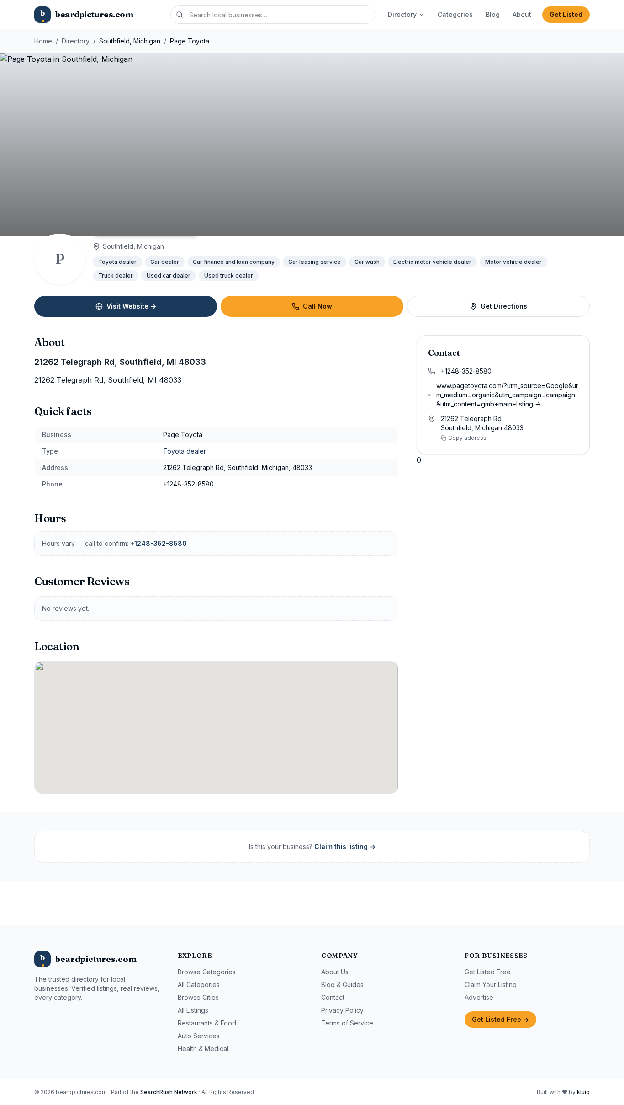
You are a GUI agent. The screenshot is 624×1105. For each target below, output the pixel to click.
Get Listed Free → (500, 1019)
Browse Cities (198, 997)
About (522, 14)
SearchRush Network (168, 1092)
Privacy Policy (342, 1010)
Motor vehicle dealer (513, 261)
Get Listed (566, 14)
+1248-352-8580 (158, 543)
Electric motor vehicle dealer (432, 261)
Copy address (467, 437)
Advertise (479, 997)
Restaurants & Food (207, 1023)
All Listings (193, 1010)
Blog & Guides (342, 984)
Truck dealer (115, 275)
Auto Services (199, 1036)
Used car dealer (168, 275)
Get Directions (504, 306)
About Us (335, 972)
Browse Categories (207, 972)
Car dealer (164, 261)
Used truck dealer (228, 275)
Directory (402, 14)
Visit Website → (131, 306)
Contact (332, 997)
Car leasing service (314, 261)
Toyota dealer (117, 261)
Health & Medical (203, 1048)
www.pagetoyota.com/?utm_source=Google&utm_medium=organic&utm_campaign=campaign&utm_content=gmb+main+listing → (507, 395)
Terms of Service (347, 1023)
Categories (455, 14)
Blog (493, 14)
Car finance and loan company (234, 261)
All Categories (199, 984)
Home (43, 41)
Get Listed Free (488, 972)
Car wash (367, 261)
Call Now (317, 306)
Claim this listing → (344, 846)
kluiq (583, 1092)
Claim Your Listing (491, 984)
